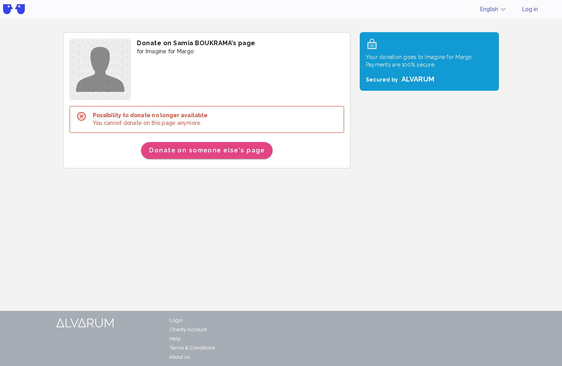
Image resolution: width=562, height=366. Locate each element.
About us (179, 357)
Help (174, 338)
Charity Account (188, 329)
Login (176, 320)
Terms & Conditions (192, 348)
